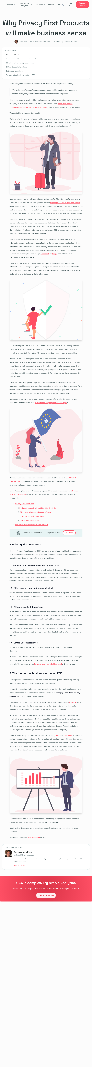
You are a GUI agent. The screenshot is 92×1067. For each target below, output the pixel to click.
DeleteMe (68, 735)
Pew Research (34, 837)
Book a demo (82, 4)
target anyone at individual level (48, 664)
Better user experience (14, 71)
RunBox (72, 702)
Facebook (45, 254)
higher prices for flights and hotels (65, 202)
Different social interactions (16, 67)
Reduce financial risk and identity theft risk (22, 59)
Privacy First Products (14, 55)
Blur (58, 735)
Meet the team (19, 866)
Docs (58, 4)
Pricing (51, 4)
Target (54, 254)
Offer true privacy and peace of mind (20, 63)
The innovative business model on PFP (20, 75)
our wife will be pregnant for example (51, 403)
